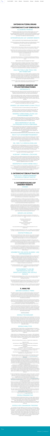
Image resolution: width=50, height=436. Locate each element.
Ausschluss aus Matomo (25, 312)
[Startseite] (3, 431)
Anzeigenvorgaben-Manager (23, 390)
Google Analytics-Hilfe (29, 392)
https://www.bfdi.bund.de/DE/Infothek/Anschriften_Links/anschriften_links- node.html (25, 132)
